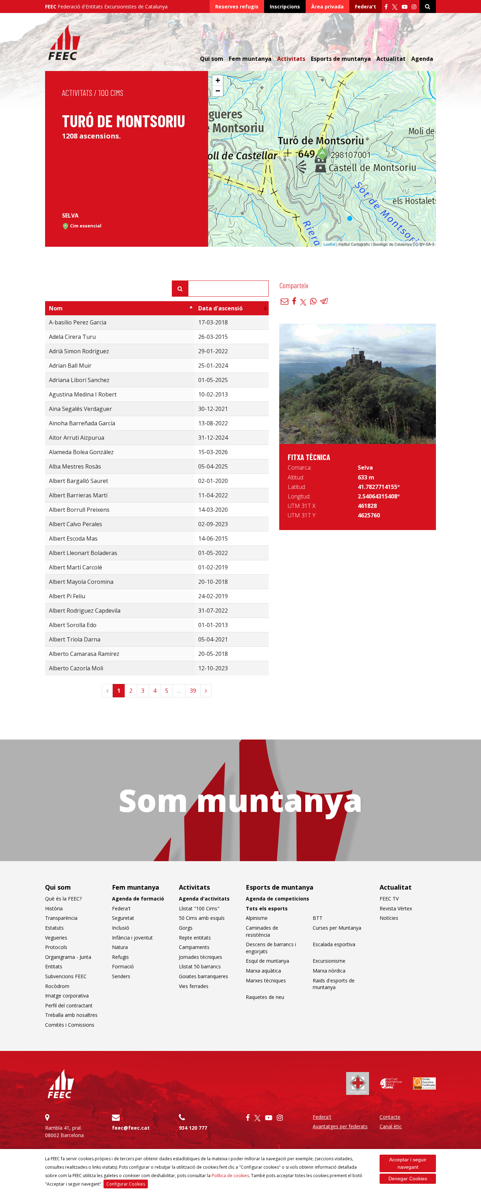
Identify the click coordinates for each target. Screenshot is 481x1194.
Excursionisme (329, 960)
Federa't (365, 6)
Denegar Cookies (407, 1178)
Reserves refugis (236, 6)
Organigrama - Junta (68, 957)
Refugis (120, 957)
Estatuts (54, 927)
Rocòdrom (57, 986)
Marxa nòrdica (329, 970)
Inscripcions (285, 6)
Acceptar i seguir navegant (407, 1163)
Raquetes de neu (265, 997)
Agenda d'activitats (204, 898)
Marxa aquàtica (263, 970)
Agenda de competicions (277, 898)
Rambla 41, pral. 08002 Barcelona (64, 1131)
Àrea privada (327, 6)
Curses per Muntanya (337, 927)
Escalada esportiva (334, 944)
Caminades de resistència (262, 931)
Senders (121, 976)
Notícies (389, 918)
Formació (123, 966)
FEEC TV (389, 898)
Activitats (77, 93)
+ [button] (217, 80)
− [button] (217, 90)
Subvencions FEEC (66, 976)
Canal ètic (391, 1126)
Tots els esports (267, 908)
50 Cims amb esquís (202, 918)
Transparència (61, 918)
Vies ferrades (193, 986)
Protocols (56, 947)
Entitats (53, 966)
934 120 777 (193, 1127)
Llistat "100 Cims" (199, 908)
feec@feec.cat (131, 1127)
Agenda (422, 59)
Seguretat (123, 918)
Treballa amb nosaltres (71, 1015)
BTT (318, 918)
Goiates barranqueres (203, 976)
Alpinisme (257, 918)
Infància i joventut (132, 937)
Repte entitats (195, 937)
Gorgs (186, 927)
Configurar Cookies (125, 1184)
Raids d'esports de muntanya (334, 984)
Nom (56, 308)
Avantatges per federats (340, 1126)
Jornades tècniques (200, 957)
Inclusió (120, 927)
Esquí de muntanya (267, 960)
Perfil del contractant (69, 1005)
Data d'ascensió (220, 308)
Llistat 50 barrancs (200, 966)
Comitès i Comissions (69, 1024)
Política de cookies (230, 1176)
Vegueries (56, 937)
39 (193, 691)
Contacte (390, 1117)
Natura (120, 947)
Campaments (194, 947)
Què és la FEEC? (63, 898)
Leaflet (329, 244)
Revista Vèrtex (396, 908)
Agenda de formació (138, 898)
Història (54, 908)
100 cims (111, 93)
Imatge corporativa (67, 995)
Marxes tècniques (266, 980)
